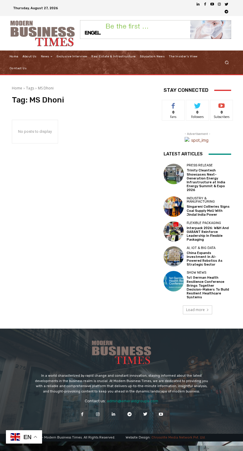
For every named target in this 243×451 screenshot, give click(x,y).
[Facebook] (205, 4)
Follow (197, 104)
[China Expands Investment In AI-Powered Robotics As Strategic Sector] (174, 256)
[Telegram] (226, 11)
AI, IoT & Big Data (201, 248)
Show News (196, 272)
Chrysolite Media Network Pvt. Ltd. (178, 437)
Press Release (200, 165)
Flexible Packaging (204, 223)
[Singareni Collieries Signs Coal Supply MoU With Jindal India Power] (174, 206)
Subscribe (221, 104)
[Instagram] (219, 4)
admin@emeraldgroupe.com (132, 401)
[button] (227, 62)
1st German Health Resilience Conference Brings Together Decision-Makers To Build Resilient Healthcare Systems (208, 287)
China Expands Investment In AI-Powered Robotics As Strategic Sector (205, 259)
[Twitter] (226, 4)
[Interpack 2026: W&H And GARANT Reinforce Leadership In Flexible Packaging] (174, 231)
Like (173, 104)
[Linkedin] (198, 4)
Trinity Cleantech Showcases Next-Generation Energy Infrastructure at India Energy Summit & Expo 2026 (206, 180)
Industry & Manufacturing (201, 200)
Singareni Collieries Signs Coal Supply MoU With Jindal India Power (208, 210)
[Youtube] (212, 4)
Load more (195, 309)
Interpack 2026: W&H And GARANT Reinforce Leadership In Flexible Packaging (208, 234)
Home (17, 88)
